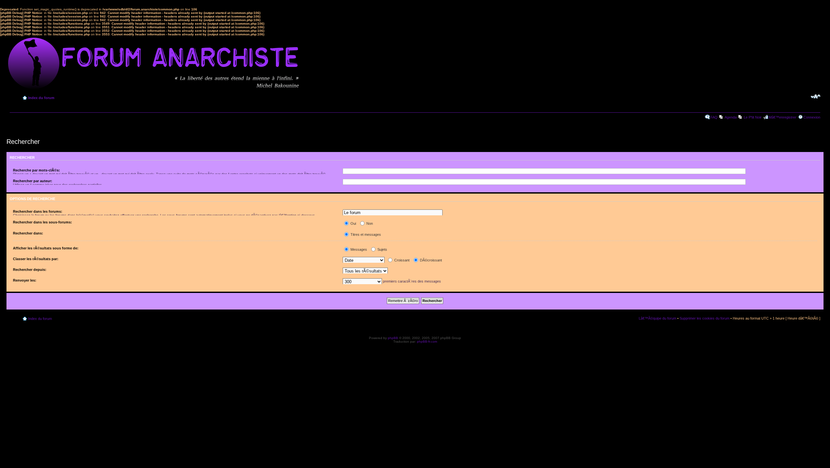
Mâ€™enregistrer (782, 117)
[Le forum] (392, 213)
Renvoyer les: (24, 280)
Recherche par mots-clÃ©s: (36, 170)
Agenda (731, 117)
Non (369, 223)
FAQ (713, 117)
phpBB (393, 338)
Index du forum (41, 98)
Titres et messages (365, 234)
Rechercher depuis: (29, 270)
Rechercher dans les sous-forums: (42, 222)
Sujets (381, 249)
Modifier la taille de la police (815, 96)
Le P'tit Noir (753, 117)
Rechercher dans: (28, 233)
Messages (358, 249)
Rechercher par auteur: (32, 181)
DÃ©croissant (430, 260)
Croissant (401, 260)
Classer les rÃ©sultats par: (35, 259)
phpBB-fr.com (427, 341)
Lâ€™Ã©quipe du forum (657, 318)
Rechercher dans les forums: (37, 211)
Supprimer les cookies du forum (704, 318)
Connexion (811, 117)
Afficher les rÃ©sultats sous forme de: (45, 248)
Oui (353, 223)
